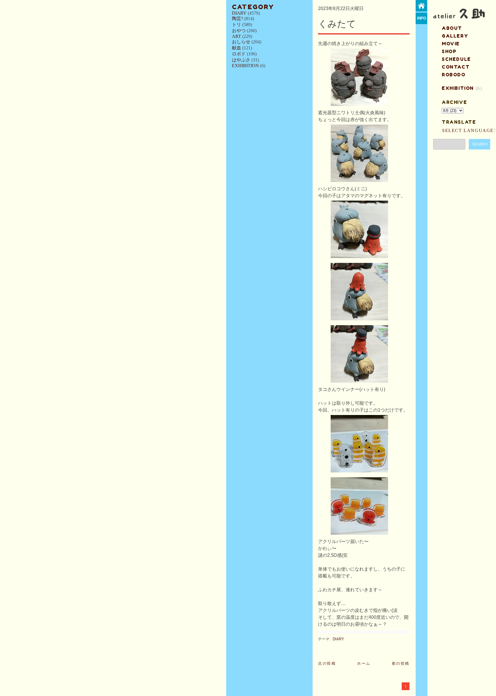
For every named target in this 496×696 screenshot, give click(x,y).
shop (449, 51)
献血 (236, 47)
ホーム (364, 663)
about (452, 28)
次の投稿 (327, 663)
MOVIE (451, 43)
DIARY (239, 13)
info (421, 18)
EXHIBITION (245, 65)
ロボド (239, 53)
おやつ (239, 30)
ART (236, 36)
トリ (236, 24)
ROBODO (454, 74)
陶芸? (237, 18)
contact (456, 67)
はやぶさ (241, 59)
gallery (455, 36)
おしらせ (241, 41)
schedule (456, 59)
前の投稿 (401, 663)
